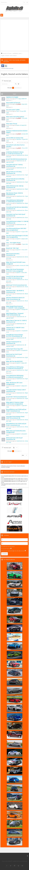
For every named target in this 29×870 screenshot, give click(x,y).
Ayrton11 (18, 231)
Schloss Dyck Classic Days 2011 (14, 349)
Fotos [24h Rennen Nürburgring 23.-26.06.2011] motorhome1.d (14, 367)
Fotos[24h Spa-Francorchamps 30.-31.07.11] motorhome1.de (14, 335)
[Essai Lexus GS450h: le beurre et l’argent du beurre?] (14, 806)
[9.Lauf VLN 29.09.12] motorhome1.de (16, 159)
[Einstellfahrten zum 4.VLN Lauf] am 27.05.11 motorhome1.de (16, 424)
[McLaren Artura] (14, 655)
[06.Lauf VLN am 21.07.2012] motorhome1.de (13, 172)
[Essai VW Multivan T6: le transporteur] (14, 824)
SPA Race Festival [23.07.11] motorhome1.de (13, 342)
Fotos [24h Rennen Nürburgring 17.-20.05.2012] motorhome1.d (14, 200)
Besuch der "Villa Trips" (12, 248)
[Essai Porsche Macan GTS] (14, 664)
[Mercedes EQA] (14, 628)
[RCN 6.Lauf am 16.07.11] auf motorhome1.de (14, 355)
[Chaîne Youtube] (22, 865)
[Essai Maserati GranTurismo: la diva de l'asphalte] (14, 788)
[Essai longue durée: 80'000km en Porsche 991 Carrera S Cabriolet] (14, 842)
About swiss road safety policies (15, 116)
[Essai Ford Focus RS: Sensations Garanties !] (14, 770)
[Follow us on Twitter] (10, 865)
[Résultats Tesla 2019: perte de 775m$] (14, 637)
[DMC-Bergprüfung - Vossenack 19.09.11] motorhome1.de (14, 314)
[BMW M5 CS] (14, 610)
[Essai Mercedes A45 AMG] (14, 744)
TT (16, 98)
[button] (21, 88)
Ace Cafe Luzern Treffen (13, 109)
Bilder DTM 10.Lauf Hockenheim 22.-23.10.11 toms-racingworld (15, 270)
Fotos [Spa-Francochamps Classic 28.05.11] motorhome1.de (15, 417)
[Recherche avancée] (27, 2)
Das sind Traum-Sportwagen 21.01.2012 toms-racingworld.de (17, 236)
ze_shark (18, 104)
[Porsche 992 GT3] (14, 646)
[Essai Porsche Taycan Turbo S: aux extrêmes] (14, 673)
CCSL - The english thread (13, 242)
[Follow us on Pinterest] (18, 865)
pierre (17, 265)
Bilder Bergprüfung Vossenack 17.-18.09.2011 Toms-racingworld (15, 307)
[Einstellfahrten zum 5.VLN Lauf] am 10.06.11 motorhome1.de (16, 410)
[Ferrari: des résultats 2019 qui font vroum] (14, 593)
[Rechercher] (24, 2)
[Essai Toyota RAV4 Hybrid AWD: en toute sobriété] (14, 619)
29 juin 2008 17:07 (22, 98)
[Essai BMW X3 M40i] (14, 797)
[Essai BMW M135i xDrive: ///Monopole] (14, 726)
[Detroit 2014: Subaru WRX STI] (14, 779)
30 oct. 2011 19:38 (24, 265)
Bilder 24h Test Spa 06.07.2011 (14, 361)
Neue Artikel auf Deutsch (13, 102)
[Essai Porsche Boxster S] (14, 717)
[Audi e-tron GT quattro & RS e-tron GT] (14, 682)
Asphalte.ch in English (12, 97)
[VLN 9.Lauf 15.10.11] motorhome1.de (16, 285)
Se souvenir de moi (5, 548)
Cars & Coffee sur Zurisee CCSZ (14, 138)
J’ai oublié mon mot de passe (8, 546)
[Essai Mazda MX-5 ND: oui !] (14, 699)
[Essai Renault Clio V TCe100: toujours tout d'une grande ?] (14, 566)
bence (17, 125)
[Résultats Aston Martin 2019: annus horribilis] (14, 602)
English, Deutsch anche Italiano (14, 74)
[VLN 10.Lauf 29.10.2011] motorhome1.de (12, 254)
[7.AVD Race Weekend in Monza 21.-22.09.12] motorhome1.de (15, 152)
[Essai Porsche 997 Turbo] (14, 762)
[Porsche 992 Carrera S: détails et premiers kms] (14, 708)
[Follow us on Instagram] (14, 865)
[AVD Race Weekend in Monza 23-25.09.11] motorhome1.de (15, 298)
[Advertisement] (14, 35)
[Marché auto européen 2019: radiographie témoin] (14, 584)
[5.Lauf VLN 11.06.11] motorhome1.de (16, 397)
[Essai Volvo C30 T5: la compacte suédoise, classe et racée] (14, 833)
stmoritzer (18, 139)
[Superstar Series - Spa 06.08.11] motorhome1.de (15, 291)
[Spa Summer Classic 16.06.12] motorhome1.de (14, 193)
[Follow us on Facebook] (6, 865)
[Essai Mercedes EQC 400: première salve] (14, 690)
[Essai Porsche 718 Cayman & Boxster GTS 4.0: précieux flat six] (14, 575)
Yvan (17, 111)
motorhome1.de (20, 155)
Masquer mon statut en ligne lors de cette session (13, 551)
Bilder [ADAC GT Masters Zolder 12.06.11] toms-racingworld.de (15, 403)
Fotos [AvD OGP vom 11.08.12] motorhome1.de (14, 165)
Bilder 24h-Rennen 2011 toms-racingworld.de (14, 383)
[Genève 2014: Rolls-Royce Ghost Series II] (14, 735)
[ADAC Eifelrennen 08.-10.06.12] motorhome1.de (14, 186)
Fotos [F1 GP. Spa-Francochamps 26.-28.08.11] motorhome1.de (15, 277)
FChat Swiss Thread (11, 123)
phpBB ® (10, 861)
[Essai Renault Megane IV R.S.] (14, 815)
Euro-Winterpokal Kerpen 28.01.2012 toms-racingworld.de (16, 229)
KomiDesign (24, 861)
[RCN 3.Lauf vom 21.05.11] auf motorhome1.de (14, 438)
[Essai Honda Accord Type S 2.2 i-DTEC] (14, 753)
